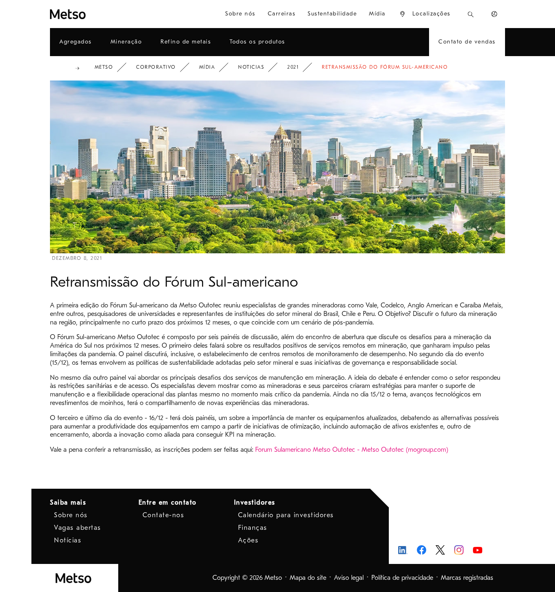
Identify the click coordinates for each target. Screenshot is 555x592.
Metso (104, 67)
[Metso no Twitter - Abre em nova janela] (440, 550)
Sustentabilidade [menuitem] (332, 13)
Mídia (207, 67)
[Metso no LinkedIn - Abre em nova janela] (403, 550)
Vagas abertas (77, 527)
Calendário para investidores (286, 515)
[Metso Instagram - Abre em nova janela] (459, 550)
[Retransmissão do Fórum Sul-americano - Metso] (88, 14)
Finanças (252, 527)
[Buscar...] (470, 14)
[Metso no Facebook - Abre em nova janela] (421, 550)
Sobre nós (71, 515)
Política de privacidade (402, 577)
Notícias (67, 540)
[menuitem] (425, 14)
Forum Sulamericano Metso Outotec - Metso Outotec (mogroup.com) (351, 449)
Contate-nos (163, 515)
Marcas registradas (467, 577)
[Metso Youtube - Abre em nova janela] (477, 550)
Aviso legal (349, 577)
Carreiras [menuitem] (282, 13)
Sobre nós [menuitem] (240, 13)
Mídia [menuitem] (377, 13)
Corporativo (156, 67)
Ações (248, 540)
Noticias (251, 67)
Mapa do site (308, 577)
